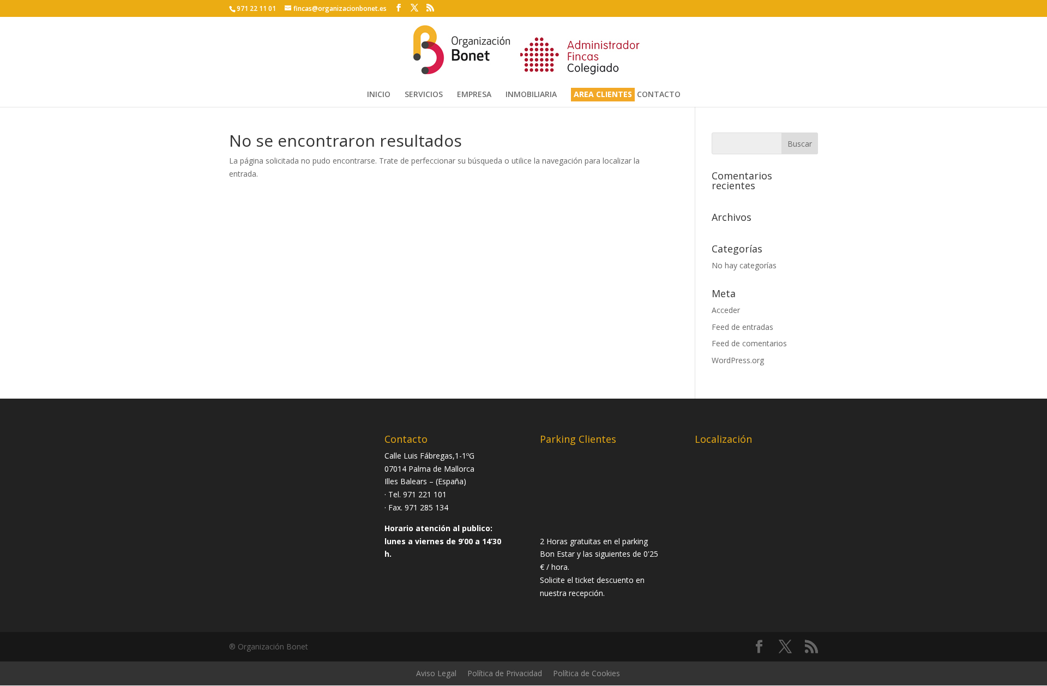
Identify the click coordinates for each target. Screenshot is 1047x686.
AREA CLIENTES (603, 95)
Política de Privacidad (504, 673)
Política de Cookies (586, 673)
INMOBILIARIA (531, 95)
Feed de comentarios (749, 343)
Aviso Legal (436, 673)
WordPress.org (738, 360)
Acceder (726, 310)
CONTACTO (659, 95)
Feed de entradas (742, 327)
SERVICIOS (424, 95)
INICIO (378, 95)
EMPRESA (474, 95)
